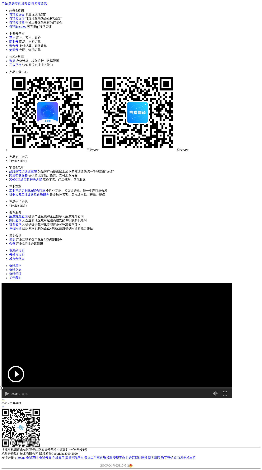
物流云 (13, 49)
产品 (5, 3)
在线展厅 (58, 457)
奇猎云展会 (17, 14)
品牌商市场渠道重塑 (23, 171)
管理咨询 (15, 224)
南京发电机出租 (185, 457)
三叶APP (92, 149)
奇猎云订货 (17, 22)
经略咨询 (27, 3)
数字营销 (167, 457)
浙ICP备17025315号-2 (114, 465)
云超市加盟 (17, 254)
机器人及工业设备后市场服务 (29, 194)
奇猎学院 (15, 273)
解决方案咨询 (18, 216)
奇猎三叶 (32, 457)
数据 (12, 60)
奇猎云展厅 (17, 18)
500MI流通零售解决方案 (25, 179)
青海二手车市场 (95, 457)
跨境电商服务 (18, 175)
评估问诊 (15, 228)
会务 (12, 243)
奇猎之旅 (15, 269)
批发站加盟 (17, 250)
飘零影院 (154, 457)
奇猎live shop (17, 26)
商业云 (13, 41)
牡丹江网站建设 (136, 457)
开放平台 (15, 65)
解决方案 (14, 3)
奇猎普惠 (41, 3)
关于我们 (15, 277)
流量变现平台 (74, 457)
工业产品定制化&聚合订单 (27, 190)
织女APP (183, 149)
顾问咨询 (15, 220)
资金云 (13, 45)
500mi (21, 457)
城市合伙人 (17, 258)
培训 (12, 239)
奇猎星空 (15, 265)
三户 (12, 37)
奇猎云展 (45, 457)
